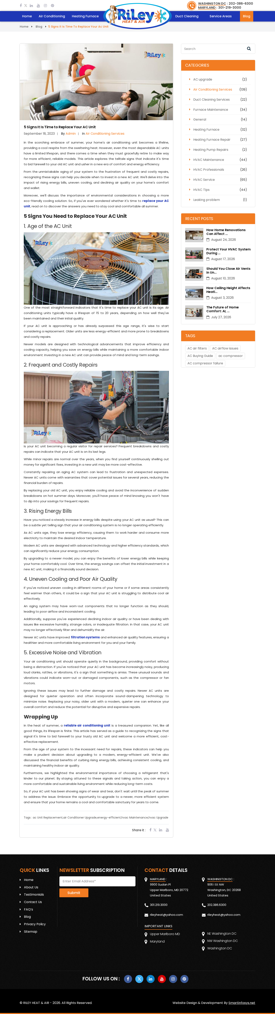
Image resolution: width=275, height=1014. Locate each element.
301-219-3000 (229, 7)
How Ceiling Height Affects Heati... (228, 290)
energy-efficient (109, 818)
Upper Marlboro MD (165, 934)
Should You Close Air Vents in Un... (228, 270)
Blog (246, 16)
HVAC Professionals (208, 169)
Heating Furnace (85, 16)
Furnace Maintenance (210, 109)
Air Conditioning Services (212, 89)
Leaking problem (206, 199)
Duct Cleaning (186, 16)
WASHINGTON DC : (213, 3)
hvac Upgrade (158, 818)
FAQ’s (28, 909)
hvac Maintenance (134, 818)
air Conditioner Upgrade (80, 818)
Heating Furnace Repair (212, 139)
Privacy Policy (35, 924)
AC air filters (197, 348)
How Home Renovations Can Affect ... (226, 232)
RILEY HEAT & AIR (36, 1003)
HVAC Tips (201, 189)
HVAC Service (204, 179)
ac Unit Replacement (48, 818)
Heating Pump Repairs (210, 149)
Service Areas (221, 16)
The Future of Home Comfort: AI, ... (222, 309)
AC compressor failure (205, 363)
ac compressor (230, 356)
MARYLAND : (207, 7)
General (199, 119)
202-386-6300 (241, 3)
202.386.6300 (216, 905)
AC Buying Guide (200, 356)
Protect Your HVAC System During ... (228, 251)
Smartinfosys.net (241, 1003)
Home (27, 16)
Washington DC (219, 948)
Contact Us (33, 902)
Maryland (157, 941)
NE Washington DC (221, 933)
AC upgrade (202, 79)
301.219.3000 (158, 905)
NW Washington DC (222, 941)
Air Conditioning (52, 16)
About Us (31, 887)
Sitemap (30, 931)
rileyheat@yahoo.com (166, 915)
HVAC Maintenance (208, 159)
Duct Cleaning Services (211, 99)
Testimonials (34, 894)
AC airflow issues (225, 348)
